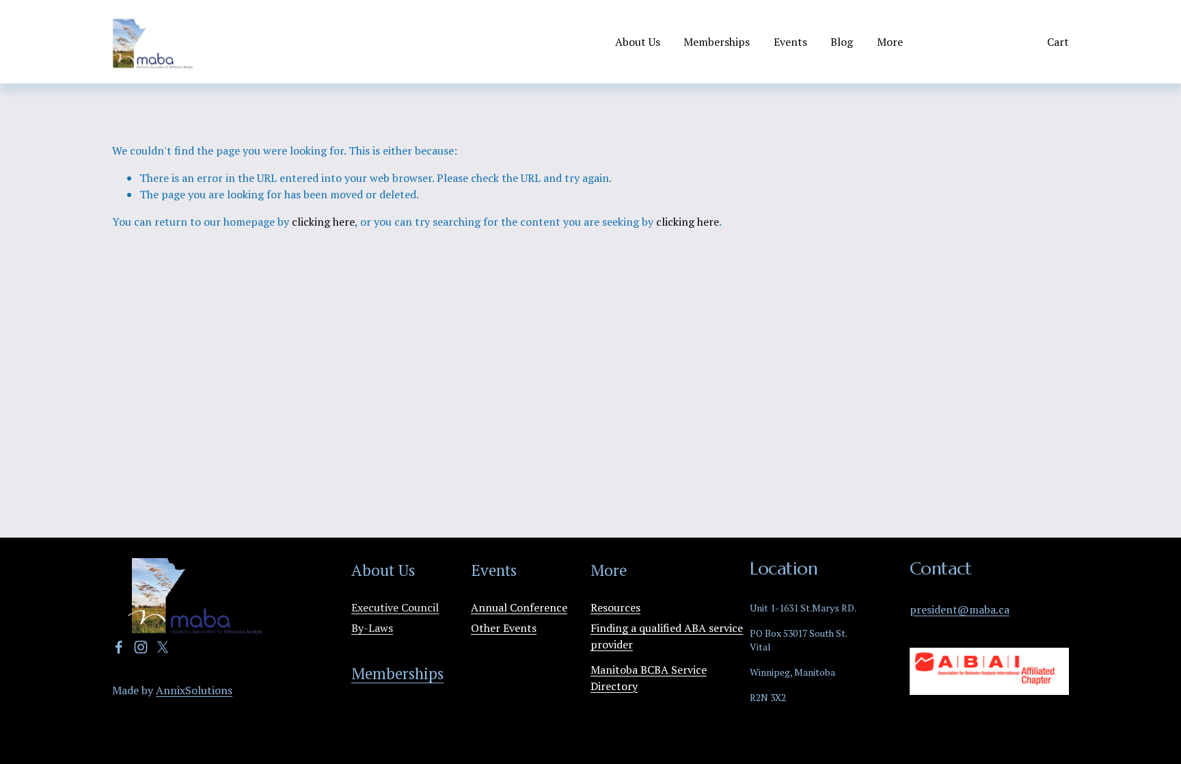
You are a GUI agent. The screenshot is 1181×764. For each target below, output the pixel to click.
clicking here (323, 221)
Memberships (716, 41)
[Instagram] (141, 647)
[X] (162, 647)
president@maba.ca (959, 609)
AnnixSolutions (194, 690)
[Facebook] (119, 647)
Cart (1058, 41)
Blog (841, 41)
